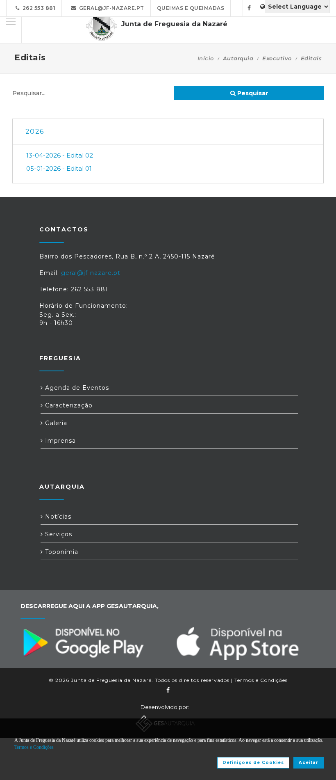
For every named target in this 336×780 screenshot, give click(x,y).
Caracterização (68, 405)
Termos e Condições (261, 680)
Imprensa (59, 440)
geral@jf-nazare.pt (110, 8)
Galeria (55, 423)
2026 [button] (34, 131)
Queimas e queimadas (191, 8)
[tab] (168, 132)
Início (206, 58)
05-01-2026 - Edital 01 (59, 168)
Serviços (57, 534)
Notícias (57, 516)
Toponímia (60, 552)
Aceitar (308, 762)
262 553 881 (38, 8)
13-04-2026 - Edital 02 (59, 155)
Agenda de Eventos (76, 387)
